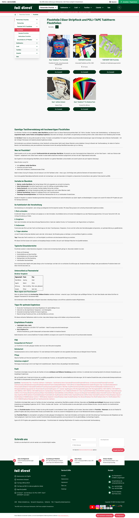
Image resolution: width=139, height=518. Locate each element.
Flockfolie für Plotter (104, 395)
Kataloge (63, 489)
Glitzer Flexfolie (54, 393)
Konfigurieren (120, 515)
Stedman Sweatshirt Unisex (50, 397)
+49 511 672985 (11, 2)
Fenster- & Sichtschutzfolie (93, 382)
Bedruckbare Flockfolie (25, 36)
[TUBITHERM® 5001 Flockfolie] (110, 46)
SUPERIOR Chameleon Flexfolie (107, 391)
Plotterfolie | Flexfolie (22, 20)
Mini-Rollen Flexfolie (91, 395)
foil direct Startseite (65, 382)
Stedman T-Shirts (66, 385)
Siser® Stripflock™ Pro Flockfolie (58, 60)
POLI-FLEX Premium (22, 393)
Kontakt (63, 475)
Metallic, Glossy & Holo (76, 393)
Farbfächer (38, 387)
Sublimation (19, 43)
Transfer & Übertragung (113, 393)
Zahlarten (47, 502)
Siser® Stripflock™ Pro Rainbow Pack (84, 102)
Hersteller (51, 27)
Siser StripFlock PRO (20, 395)
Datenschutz (64, 479)
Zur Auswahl (58, 72)
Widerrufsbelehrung (23, 502)
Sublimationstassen (31, 385)
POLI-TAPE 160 (113, 389)
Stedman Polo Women (79, 397)
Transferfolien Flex (26, 382)
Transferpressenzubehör (49, 387)
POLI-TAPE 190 (33, 391)
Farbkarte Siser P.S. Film (104, 397)
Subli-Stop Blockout (34, 393)
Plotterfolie (20, 23)
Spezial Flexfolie (87, 393)
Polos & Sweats (76, 385)
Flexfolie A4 (82, 395)
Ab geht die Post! (118, 450)
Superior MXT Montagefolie (91, 389)
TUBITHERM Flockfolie (84, 60)
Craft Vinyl (54, 395)
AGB (15, 502)
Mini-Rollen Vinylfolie (72, 395)
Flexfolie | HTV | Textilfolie (24, 26)
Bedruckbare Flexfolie (99, 393)
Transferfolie (47, 389)
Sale (17, 56)
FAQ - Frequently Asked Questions (60, 502)
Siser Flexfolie (55, 391)
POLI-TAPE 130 (104, 389)
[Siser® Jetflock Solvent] (58, 88)
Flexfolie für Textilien (44, 391)
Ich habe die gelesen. (85, 449)
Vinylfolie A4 (61, 395)
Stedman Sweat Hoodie (65, 397)
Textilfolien (56, 382)
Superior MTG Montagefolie (75, 389)
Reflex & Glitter (64, 393)
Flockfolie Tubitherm (38, 382)
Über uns (63, 485)
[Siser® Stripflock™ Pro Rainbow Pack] (84, 88)
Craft (17, 46)
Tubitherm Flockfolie (33, 395)
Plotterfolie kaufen (77, 387)
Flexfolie (103, 382)
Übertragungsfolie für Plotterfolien (33, 389)
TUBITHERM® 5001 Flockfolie (110, 60)
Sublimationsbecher (43, 385)
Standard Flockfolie (24, 33)
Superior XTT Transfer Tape (59, 389)
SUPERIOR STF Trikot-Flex (78, 391)
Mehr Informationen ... (63, 515)
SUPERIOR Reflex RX (91, 391)
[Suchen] (119, 7)
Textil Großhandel (55, 385)
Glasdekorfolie (102, 387)
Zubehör (18, 53)
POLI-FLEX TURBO (65, 391)
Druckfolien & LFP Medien (24, 39)
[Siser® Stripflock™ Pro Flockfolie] (58, 46)
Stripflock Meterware (28, 399)
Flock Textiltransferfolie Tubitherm (45, 399)
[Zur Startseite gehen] (23, 7)
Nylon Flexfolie (45, 393)
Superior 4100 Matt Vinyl (64, 387)
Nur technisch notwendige (104, 515)
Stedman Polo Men (91, 397)
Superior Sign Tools (100, 385)
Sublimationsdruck (19, 385)
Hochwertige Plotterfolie (90, 387)
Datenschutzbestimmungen (86, 449)
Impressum (64, 482)
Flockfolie (20, 30)
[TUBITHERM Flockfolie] (84, 46)
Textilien (18, 50)
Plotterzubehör (18, 387)
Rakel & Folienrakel (29, 387)
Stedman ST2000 (22, 397)
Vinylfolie (81, 382)
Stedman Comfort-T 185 (35, 397)
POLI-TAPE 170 (24, 391)
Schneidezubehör (112, 385)
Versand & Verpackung (37, 502)
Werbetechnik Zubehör (87, 385)
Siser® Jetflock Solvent (58, 102)
